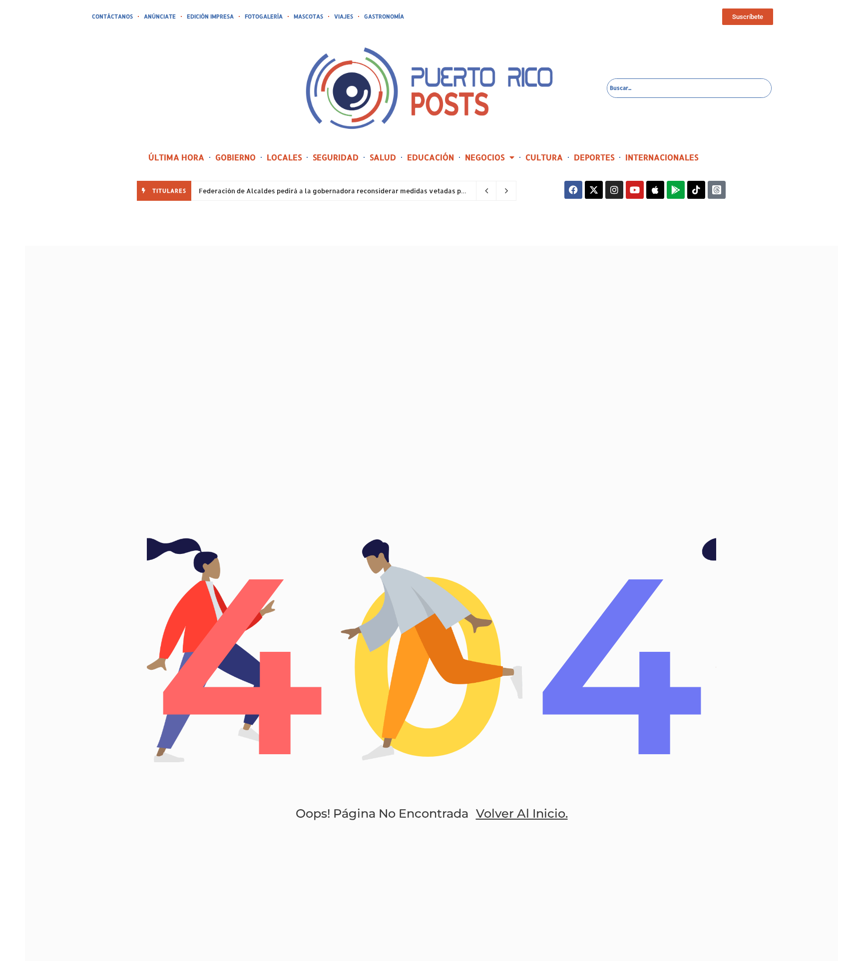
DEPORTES (594, 157)
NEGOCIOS (484, 157)
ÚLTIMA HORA (176, 157)
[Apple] (655, 190)
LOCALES (284, 157)
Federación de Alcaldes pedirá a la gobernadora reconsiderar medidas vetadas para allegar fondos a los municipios (387, 191)
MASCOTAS (308, 16)
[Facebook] (573, 190)
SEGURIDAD (336, 157)
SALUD (383, 157)
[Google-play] (676, 190)
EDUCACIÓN (430, 157)
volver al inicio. (522, 813)
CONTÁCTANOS (112, 16)
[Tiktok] (696, 190)
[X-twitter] (594, 190)
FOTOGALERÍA (264, 16)
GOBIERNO (235, 157)
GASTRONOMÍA (384, 16)
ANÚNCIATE (160, 16)
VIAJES (343, 16)
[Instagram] (614, 190)
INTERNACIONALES (661, 157)
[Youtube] (635, 190)
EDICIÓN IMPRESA (210, 16)
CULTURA (544, 157)
